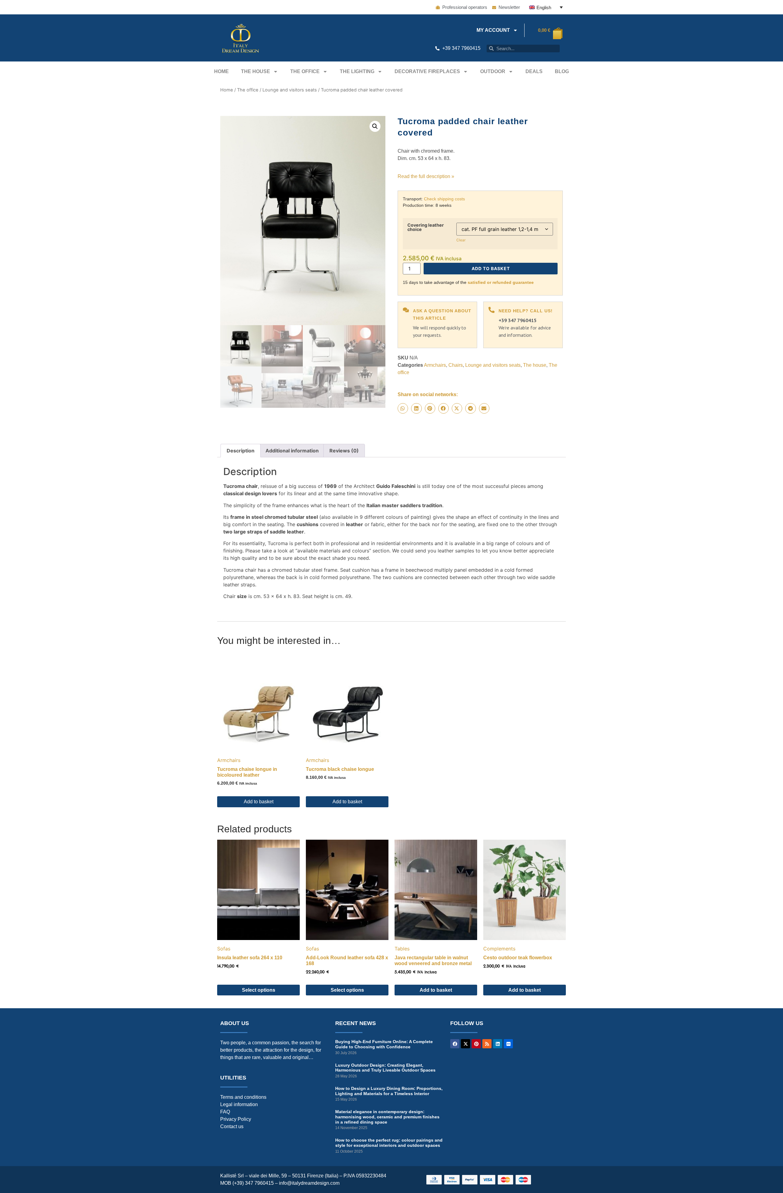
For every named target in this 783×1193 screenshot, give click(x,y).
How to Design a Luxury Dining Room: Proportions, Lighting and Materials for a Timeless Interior (389, 1091)
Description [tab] (240, 451)
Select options (258, 990)
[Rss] (487, 1043)
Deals (534, 71)
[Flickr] (508, 1043)
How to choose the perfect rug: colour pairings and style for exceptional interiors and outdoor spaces (389, 1143)
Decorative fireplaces (427, 71)
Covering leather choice (425, 227)
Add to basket (491, 268)
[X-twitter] (465, 1043)
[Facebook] (454, 1043)
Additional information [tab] (292, 451)
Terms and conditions (243, 1097)
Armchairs (435, 365)
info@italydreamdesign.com (309, 1183)
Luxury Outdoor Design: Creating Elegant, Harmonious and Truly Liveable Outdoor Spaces (385, 1068)
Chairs (455, 365)
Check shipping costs (444, 198)
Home (221, 71)
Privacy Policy (235, 1119)
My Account (493, 30)
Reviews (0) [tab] (344, 451)
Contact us (231, 1126)
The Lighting (357, 71)
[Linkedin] (497, 1043)
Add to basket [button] (258, 801)
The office (305, 71)
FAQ (225, 1111)
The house (255, 71)
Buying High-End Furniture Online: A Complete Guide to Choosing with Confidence (384, 1044)
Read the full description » (426, 176)
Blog (562, 71)
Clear (461, 240)
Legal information (239, 1104)
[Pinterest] (476, 1043)
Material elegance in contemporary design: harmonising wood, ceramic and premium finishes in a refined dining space (387, 1116)
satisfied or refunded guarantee (501, 282)
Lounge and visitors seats (289, 90)
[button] (374, 126)
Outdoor (492, 71)
